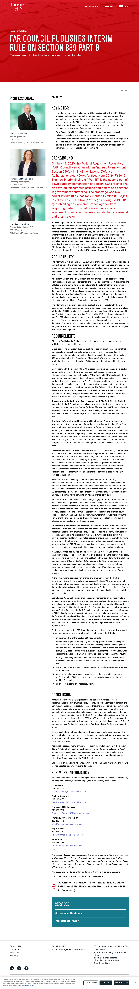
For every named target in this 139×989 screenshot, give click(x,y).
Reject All (105, 982)
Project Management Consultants (68, 949)
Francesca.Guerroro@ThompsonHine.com (71, 813)
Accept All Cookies (121, 982)
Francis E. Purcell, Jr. (19, 224)
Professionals (92, 6)
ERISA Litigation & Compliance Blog (111, 946)
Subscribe (15, 952)
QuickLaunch (58, 946)
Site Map (14, 955)
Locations (14, 949)
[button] (121, 6)
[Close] (136, 982)
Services (109, 6)
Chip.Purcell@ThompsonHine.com (67, 824)
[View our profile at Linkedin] (12, 968)
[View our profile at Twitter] (19, 968)
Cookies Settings (91, 982)
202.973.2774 (16, 185)
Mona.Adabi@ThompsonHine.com (67, 845)
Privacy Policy (29, 985)
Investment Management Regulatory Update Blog (106, 959)
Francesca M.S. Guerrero (21, 179)
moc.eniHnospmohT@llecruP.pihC (25, 233)
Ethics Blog (99, 949)
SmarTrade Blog (102, 963)
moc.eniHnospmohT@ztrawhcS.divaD (26, 142)
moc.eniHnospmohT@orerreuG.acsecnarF (28, 188)
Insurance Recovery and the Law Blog (110, 953)
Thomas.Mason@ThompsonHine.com (69, 791)
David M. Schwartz (18, 133)
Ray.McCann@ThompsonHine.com (67, 835)
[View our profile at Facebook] (26, 968)
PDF (126, 91)
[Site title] (20, 7)
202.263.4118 (16, 230)
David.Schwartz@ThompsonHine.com (69, 802)
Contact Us (15, 946)
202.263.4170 (16, 139)
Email (121, 91)
